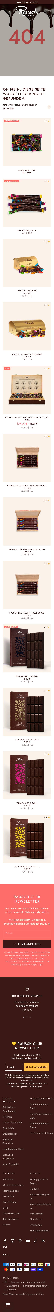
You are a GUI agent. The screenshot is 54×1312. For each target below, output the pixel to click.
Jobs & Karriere (11, 1219)
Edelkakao (8, 1179)
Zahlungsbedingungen (40, 1206)
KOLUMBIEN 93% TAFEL (27, 676)
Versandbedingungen (40, 1196)
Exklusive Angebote (8, 1156)
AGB (5, 1282)
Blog (5, 1208)
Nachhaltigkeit (11, 1190)
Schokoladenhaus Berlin (39, 1106)
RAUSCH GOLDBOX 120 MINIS (27, 354)
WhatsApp (36, 1225)
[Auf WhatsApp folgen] (5, 1247)
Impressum (16, 1282)
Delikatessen (10, 1134)
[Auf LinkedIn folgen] (43, 1241)
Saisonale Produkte (8, 1141)
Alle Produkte (10, 1164)
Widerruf (11, 1289)
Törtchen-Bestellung (41, 1133)
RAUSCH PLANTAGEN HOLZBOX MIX (27, 613)
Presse (7, 1224)
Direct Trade (10, 1202)
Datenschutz (13, 1285)
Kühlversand (36, 1213)
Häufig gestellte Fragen (39, 1181)
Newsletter (36, 1219)
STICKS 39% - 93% (27, 230)
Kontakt (34, 1189)
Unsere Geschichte (13, 1185)
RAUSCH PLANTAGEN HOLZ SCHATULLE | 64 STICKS (27, 419)
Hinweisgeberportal (35, 1282)
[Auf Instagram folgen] (13, 1241)
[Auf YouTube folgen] (28, 1241)
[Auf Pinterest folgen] (20, 1241)
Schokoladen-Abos (13, 1149)
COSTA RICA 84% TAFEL (27, 739)
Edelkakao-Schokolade (9, 1109)
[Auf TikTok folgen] (36, 1241)
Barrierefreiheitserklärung (35, 1285)
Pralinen (7, 1117)
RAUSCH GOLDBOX (27, 290)
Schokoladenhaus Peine (39, 1125)
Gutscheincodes (11, 1213)
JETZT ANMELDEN (37, 1066)
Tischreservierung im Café (41, 1116)
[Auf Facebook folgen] (5, 1241)
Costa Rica (8, 1196)
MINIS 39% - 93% (27, 170)
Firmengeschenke (39, 1230)
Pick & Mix (8, 1128)
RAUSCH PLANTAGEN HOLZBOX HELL (27, 549)
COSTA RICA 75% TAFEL (27, 866)
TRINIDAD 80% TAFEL (27, 803)
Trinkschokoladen (12, 1122)
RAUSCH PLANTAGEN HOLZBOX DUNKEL (27, 486)
